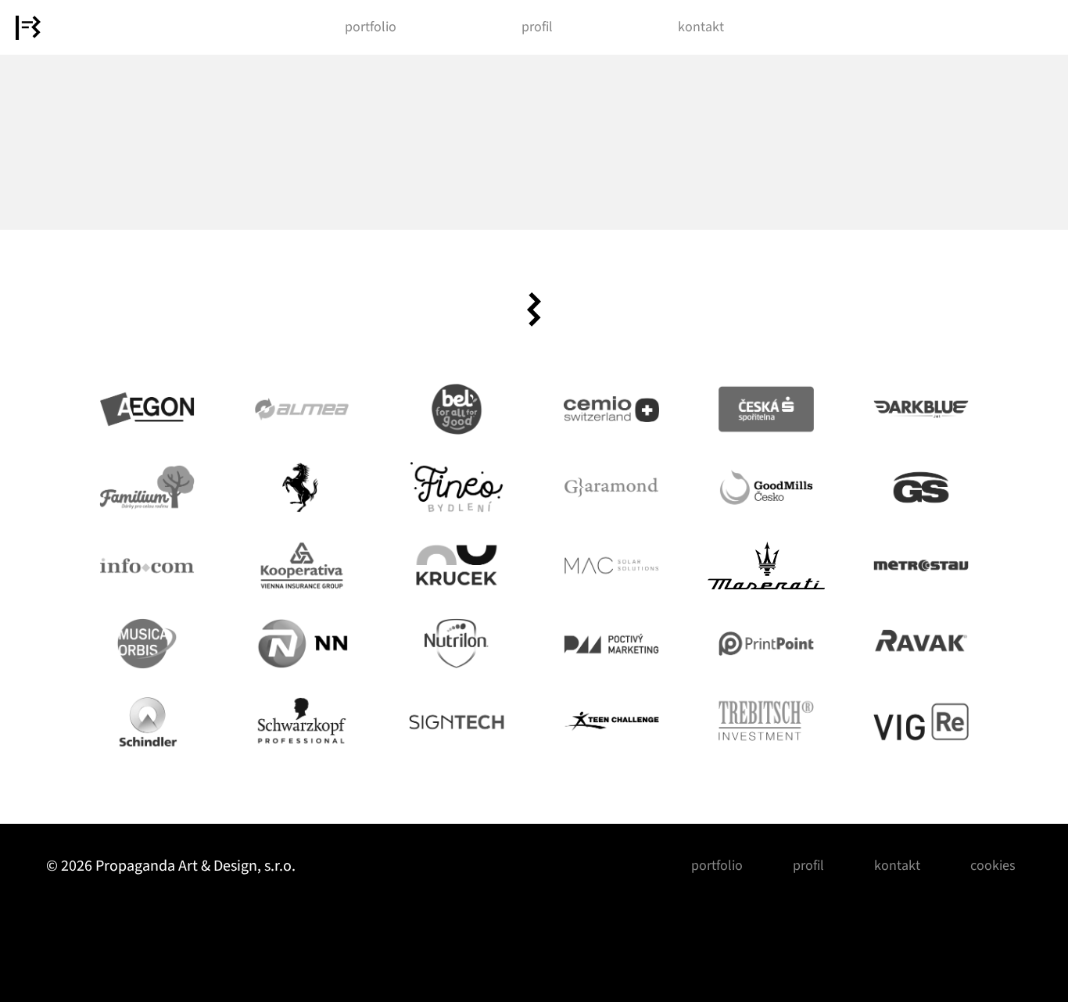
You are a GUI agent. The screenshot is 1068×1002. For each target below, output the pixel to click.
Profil (537, 27)
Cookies (993, 865)
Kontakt (701, 27)
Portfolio (370, 27)
